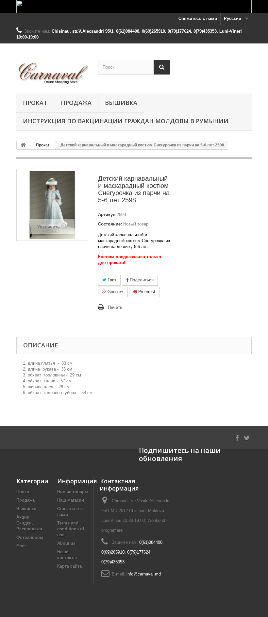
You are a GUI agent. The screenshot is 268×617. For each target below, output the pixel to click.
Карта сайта (69, 566)
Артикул (106, 214)
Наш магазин (70, 500)
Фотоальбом (29, 537)
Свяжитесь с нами (197, 18)
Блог (21, 545)
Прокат (35, 103)
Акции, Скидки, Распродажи (29, 523)
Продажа (76, 103)
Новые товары (72, 491)
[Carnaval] (52, 71)
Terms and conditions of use (70, 529)
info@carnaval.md (143, 574)
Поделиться (141, 279)
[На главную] (23, 145)
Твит (111, 279)
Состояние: (110, 224)
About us (66, 543)
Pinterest (146, 291)
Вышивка (121, 103)
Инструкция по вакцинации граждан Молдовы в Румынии (125, 121)
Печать (115, 307)
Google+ (115, 291)
